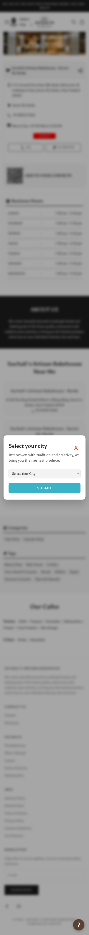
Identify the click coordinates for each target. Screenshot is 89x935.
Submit (44, 488)
